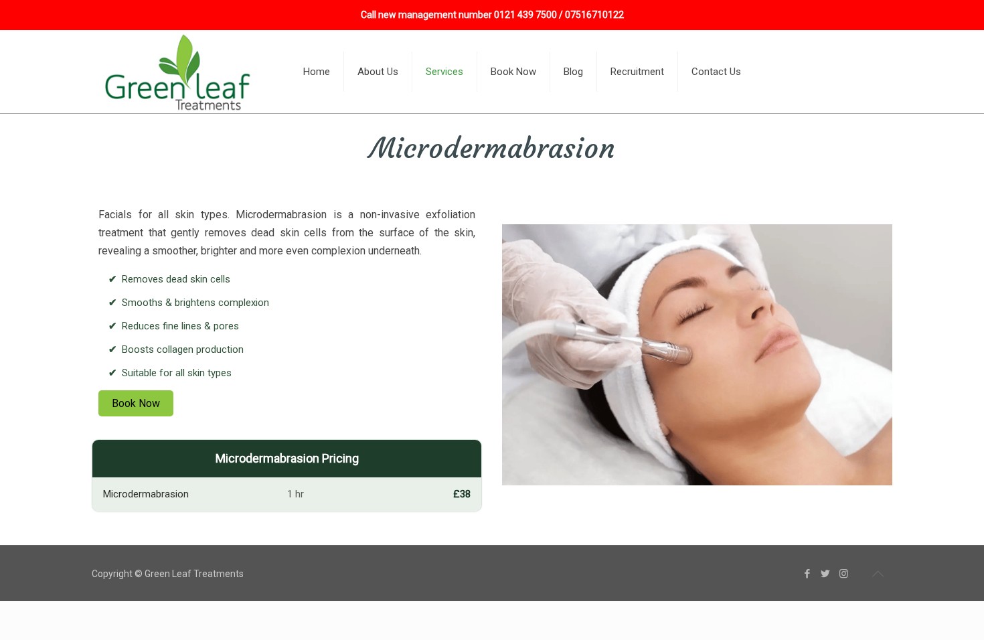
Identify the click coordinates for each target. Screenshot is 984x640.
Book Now (136, 403)
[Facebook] (808, 574)
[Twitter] (826, 574)
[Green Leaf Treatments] (179, 71)
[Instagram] (844, 574)
